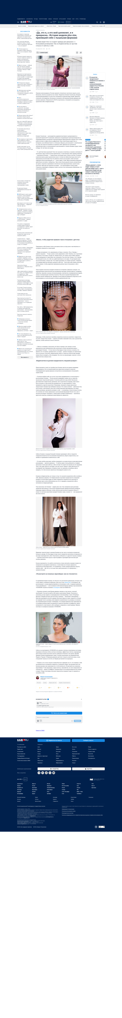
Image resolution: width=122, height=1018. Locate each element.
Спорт (89, 747)
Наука (57, 758)
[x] (50, 772)
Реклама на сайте (21, 747)
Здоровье (40, 762)
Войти (41, 721)
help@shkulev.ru (26, 817)
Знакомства (29, 18)
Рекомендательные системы (67, 813)
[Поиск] (97, 22)
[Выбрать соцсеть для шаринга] (80, 52)
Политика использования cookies (68, 811)
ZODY (73, 18)
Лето (57, 753)
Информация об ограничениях (68, 809)
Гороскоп (55, 18)
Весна (39, 751)
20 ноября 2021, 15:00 (40, 48)
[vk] (42, 772)
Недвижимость (21, 18)
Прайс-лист (20, 749)
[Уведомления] (100, 22)
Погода (36, 18)
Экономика (91, 756)
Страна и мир (91, 751)
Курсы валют (62, 18)
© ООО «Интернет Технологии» (39, 827)
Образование (59, 762)
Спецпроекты (91, 758)
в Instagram (56, 587)
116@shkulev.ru (33, 815)
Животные (40, 760)
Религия (74, 760)
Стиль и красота (92, 749)
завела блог (67, 582)
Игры (77, 18)
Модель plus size (52, 682)
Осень (73, 749)
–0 (80, 709)
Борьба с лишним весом (64, 682)
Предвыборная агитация (23, 758)
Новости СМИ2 (40, 730)
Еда (38, 758)
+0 (76, 709)
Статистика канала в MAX (23, 760)
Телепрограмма (43, 18)
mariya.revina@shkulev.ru (22, 823)
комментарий (43, 52)
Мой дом (58, 756)
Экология (90, 753)
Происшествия (76, 753)
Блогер (44, 682)
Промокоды (83, 18)
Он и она (74, 747)
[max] (46, 772)
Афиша (50, 18)
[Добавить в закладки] (77, 52)
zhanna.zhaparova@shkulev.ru (23, 821)
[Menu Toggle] (18, 22)
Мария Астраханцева (46, 676)
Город (39, 753)
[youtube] (53, 772)
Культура (58, 751)
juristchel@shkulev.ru (50, 816)
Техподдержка (20, 756)
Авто (39, 747)
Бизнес (39, 749)
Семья (73, 762)
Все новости (25, 31)
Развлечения (75, 758)
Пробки (69, 18)
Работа (74, 756)
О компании (20, 751)
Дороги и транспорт (43, 756)
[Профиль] (104, 22)
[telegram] (39, 772)
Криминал (58, 749)
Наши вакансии (21, 753)
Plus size (39, 682)
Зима (57, 747)
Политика (74, 751)
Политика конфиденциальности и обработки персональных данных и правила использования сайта (82, 815)
